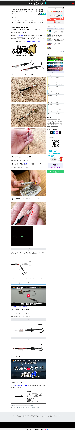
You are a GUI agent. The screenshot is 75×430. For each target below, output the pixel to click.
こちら (40, 74)
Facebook (29, 399)
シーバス (49, 84)
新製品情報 (13, 405)
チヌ (49, 82)
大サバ (35, 407)
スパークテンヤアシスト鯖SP (26, 407)
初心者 (32, 405)
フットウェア (50, 102)
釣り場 (57, 93)
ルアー (57, 97)
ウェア (57, 100)
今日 (50, 28)
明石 (40, 407)
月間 (61, 28)
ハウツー (22, 405)
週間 (55, 28)
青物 (57, 86)
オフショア (58, 91)
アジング (49, 79)
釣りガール (58, 113)
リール (49, 97)
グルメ (57, 111)
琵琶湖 (49, 93)
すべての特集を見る (55, 72)
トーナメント (58, 109)
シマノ (62, 124)
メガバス (59, 124)
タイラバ (49, 86)
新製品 (38, 407)
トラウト (57, 88)
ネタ (19, 405)
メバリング (58, 79)
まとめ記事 (50, 104)
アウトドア (50, 111)
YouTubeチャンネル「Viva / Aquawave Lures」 (20, 306)
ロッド (57, 95)
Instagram (29, 400)
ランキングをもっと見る (60, 51)
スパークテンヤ (20, 37)
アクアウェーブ (20, 35)
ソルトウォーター (27, 405)
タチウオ (57, 82)
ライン (49, 100)
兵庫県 (33, 407)
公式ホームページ (31, 398)
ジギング (49, 88)
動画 (16, 405)
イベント (49, 109)
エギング (57, 77)
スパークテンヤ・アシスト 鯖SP (33, 41)
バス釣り (52, 121)
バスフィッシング (51, 77)
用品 (57, 102)
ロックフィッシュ (59, 84)
